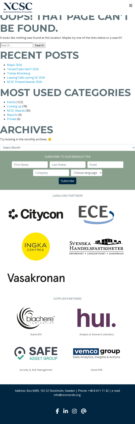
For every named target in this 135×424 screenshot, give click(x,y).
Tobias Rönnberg (18, 73)
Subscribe (67, 181)
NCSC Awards (16, 110)
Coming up (14, 106)
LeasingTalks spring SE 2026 (26, 78)
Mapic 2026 (14, 65)
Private (11, 119)
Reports (12, 115)
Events (11, 102)
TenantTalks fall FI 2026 (23, 69)
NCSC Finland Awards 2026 (24, 82)
